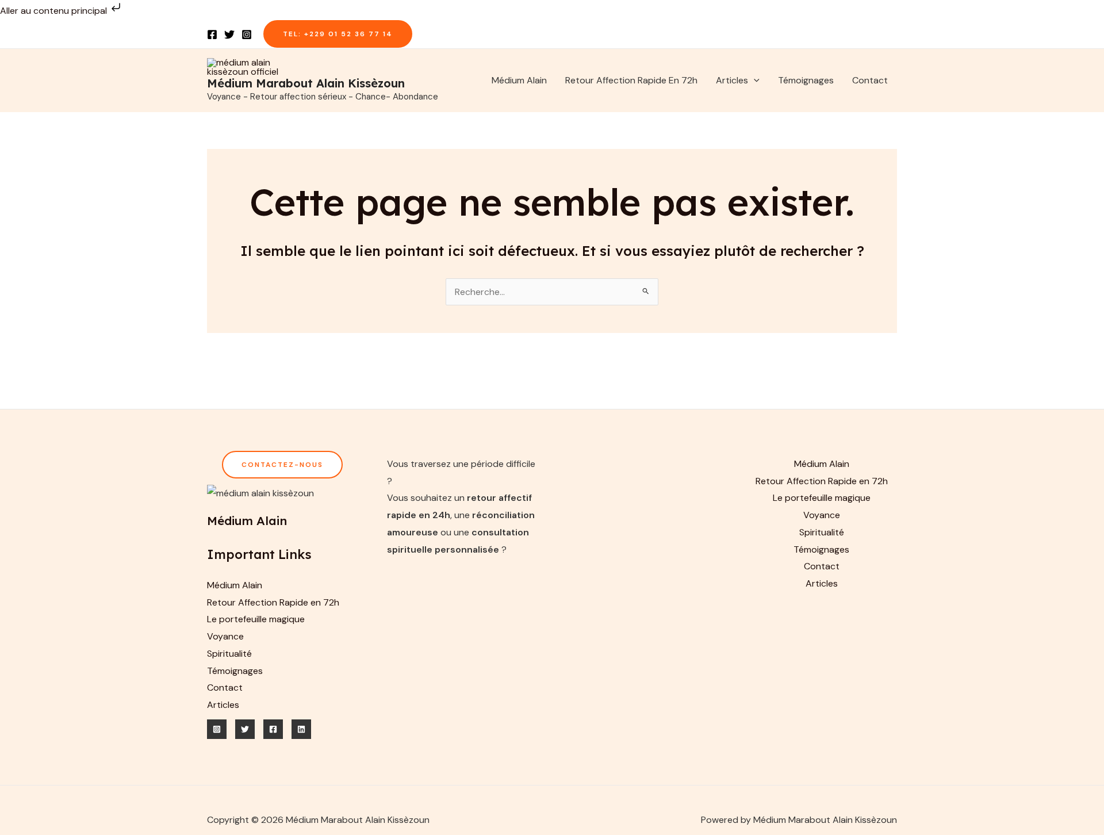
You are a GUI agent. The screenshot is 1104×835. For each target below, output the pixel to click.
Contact (870, 80)
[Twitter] (229, 34)
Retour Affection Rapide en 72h (631, 80)
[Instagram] (246, 34)
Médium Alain (519, 80)
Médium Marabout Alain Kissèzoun (306, 83)
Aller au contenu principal (54, 11)
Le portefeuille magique (256, 619)
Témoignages (806, 80)
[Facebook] (212, 34)
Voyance (225, 636)
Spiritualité (229, 654)
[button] (337, 34)
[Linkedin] (301, 729)
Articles (732, 80)
